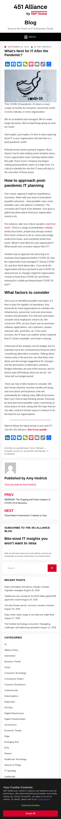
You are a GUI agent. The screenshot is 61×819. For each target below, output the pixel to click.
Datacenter (9, 701)
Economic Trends (12, 730)
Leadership (22, 448)
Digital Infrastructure (14, 713)
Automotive (9, 655)
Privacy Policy (44, 556)
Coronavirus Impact (14, 678)
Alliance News (11, 650)
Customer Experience (15, 684)
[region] (30, 799)
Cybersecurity (11, 690)
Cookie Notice (43, 799)
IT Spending (10, 770)
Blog (30, 22)
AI (5, 644)
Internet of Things (12, 765)
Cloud (7, 667)
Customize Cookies (30, 805)
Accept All (30, 813)
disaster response (35, 451)
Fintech (8, 753)
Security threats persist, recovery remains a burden (29, 605)
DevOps (8, 707)
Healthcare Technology (15, 759)
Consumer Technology (15, 673)
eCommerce (10, 724)
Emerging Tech (11, 742)
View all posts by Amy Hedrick (20, 484)
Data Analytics (11, 696)
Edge (6, 736)
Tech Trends (37, 448)
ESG (6, 747)
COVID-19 (18, 451)
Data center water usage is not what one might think (29, 614)
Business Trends (12, 661)
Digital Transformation (14, 719)
